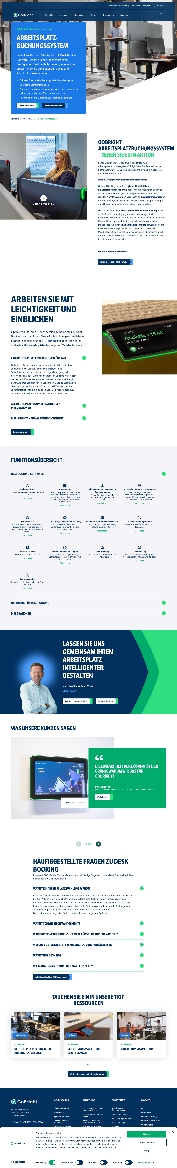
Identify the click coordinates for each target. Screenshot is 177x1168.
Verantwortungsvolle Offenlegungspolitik (92, 1121)
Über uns (124, 15)
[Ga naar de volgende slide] (98, 844)
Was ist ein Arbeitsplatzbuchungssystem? (61, 888)
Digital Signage (118, 1123)
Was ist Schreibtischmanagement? (56, 923)
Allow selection (147, 1142)
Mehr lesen (27, 498)
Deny (146, 1150)
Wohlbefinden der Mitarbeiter (61, 1122)
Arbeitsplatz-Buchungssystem (119, 1109)
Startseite (15, 119)
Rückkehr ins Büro (61, 1108)
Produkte (49, 15)
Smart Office (59, 1112)
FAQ (143, 1108)
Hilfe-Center (146, 1112)
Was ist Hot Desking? (47, 955)
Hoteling (115, 1127)
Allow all (147, 1134)
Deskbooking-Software (27, 474)
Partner (94, 15)
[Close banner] (173, 1132)
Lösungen (63, 15)
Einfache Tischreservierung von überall (39, 358)
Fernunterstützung (149, 1116)
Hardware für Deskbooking (30, 603)
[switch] (79, 1162)
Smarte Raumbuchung (121, 1114)
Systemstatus (147, 1125)
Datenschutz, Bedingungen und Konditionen (94, 1109)
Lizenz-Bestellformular (150, 1121)
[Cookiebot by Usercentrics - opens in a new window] (18, 1163)
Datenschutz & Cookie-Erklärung (93, 1115)
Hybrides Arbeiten (61, 1116)
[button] (84, 844)
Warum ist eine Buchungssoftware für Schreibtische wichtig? (75, 934)
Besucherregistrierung (122, 1118)
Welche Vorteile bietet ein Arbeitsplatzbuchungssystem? (72, 945)
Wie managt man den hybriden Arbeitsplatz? (63, 966)
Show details (144, 1162)
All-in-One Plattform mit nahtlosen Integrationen (35, 406)
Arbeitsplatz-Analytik (62, 1127)
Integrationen (79, 15)
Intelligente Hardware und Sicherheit (37, 418)
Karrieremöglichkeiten (92, 1126)
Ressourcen (108, 15)
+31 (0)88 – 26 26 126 (32, 1122)
